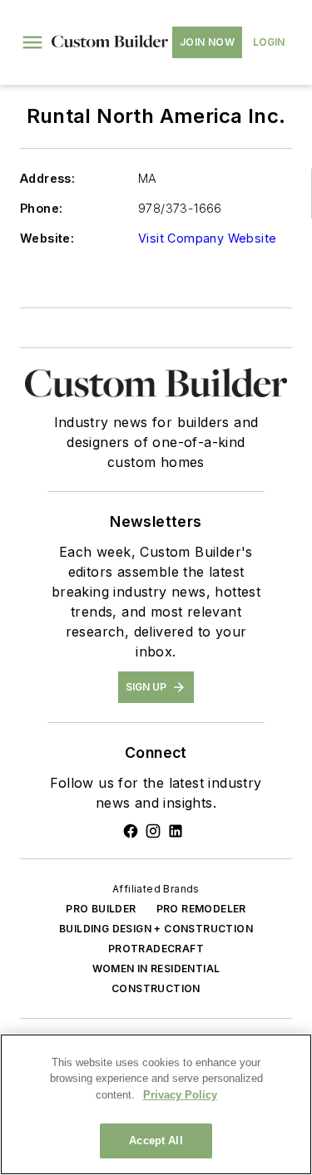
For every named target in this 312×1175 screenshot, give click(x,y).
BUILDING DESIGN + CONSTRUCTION (156, 928)
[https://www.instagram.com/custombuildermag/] (153, 831)
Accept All (155, 1140)
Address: (47, 178)
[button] (32, 42)
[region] (156, 1104)
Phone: (41, 208)
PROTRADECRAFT (156, 948)
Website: (47, 238)
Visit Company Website (207, 238)
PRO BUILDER (101, 908)
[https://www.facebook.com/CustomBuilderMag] (130, 831)
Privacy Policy (180, 1095)
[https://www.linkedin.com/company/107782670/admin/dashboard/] (175, 831)
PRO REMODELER (201, 908)
